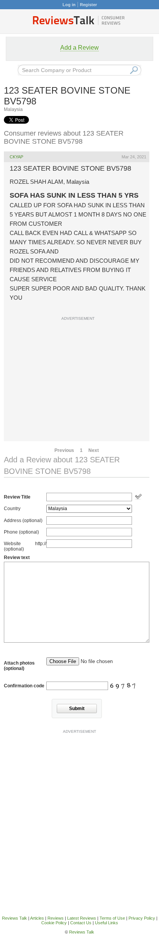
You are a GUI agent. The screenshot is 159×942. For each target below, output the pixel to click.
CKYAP (16, 156)
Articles (37, 918)
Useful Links (106, 922)
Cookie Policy (54, 922)
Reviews (55, 918)
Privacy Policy (142, 918)
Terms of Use (112, 918)
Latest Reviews (81, 918)
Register (88, 4)
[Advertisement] (79, 406)
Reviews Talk (14, 918)
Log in (69, 4)
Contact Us (80, 922)
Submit (77, 708)
